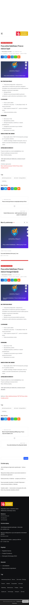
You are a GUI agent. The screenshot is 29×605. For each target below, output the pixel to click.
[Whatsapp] (15, 57)
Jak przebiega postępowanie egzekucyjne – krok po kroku (11, 527)
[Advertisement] (14, 15)
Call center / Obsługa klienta (20, 178)
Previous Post (7, 199)
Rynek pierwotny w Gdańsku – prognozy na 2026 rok (13, 478)
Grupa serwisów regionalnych (9, 568)
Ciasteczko (14, 603)
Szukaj (26, 458)
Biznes (13, 579)
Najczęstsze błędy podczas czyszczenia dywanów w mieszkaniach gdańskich (14, 533)
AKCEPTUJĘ (25, 601)
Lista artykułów (5, 565)
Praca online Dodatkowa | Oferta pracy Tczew (9, 253)
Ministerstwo (10, 587)
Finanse (3, 583)
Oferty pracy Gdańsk (6, 250)
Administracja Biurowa (6, 178)
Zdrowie (22, 591)
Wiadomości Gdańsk (7, 51)
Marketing (4, 181)
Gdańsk (8, 583)
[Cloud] (18, 57)
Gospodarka (14, 583)
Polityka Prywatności (7, 553)
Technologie (10, 591)
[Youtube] (8, 57)
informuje (20, 583)
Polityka (16, 587)
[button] (24, 222)
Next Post (22, 211)
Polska (21, 587)
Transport (17, 591)
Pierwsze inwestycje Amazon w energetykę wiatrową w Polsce (14, 201)
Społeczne (3, 591)
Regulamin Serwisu (6, 551)
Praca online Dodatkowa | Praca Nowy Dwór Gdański (17, 445)
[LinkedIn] (12, 57)
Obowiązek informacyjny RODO (9, 556)
